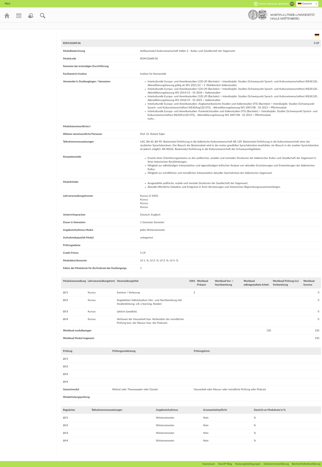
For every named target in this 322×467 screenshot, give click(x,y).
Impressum (208, 464)
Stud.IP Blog (225, 464)
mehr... (151, 119)
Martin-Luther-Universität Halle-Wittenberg (281, 14)
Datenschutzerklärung (276, 464)
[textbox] (307, 3)
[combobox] (307, 4)
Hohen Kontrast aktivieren (274, 4)
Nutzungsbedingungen (248, 464)
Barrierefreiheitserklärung (306, 464)
